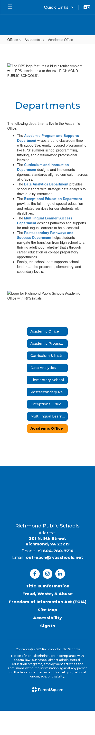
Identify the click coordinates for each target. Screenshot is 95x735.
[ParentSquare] (48, 689)
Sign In (47, 626)
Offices (12, 39)
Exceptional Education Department (53, 198)
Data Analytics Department (46, 184)
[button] (59, 7)
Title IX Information (47, 586)
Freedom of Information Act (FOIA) (47, 602)
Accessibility (47, 618)
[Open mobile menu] (10, 7)
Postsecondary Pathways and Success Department (45, 235)
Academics (33, 39)
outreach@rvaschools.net (54, 557)
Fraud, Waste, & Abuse (47, 594)
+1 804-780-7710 (56, 551)
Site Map (47, 610)
